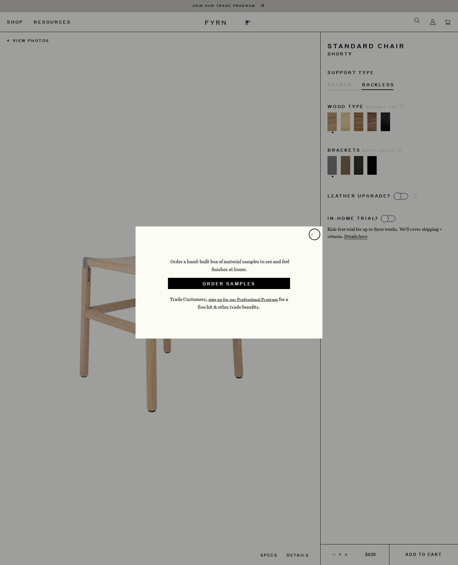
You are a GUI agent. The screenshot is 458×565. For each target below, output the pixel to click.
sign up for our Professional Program (243, 299)
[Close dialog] (314, 234)
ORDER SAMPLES (229, 283)
